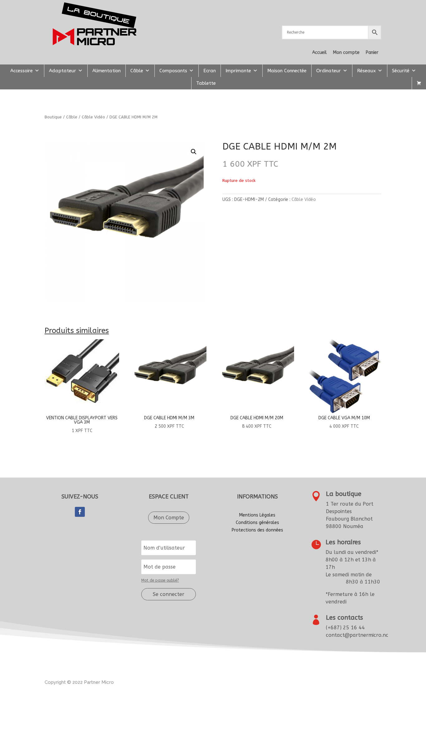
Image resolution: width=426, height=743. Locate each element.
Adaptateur (62, 71)
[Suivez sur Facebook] (80, 512)
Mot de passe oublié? (160, 580)
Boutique (53, 117)
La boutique (343, 494)
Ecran (209, 71)
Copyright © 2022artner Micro (79, 682)
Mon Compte (168, 518)
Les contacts (344, 617)
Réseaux (366, 71)
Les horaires (343, 542)
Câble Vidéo (93, 117)
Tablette (206, 83)
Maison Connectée (287, 71)
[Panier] (419, 83)
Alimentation (106, 71)
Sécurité (400, 71)
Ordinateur (328, 71)
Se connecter (168, 594)
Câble (136, 71)
